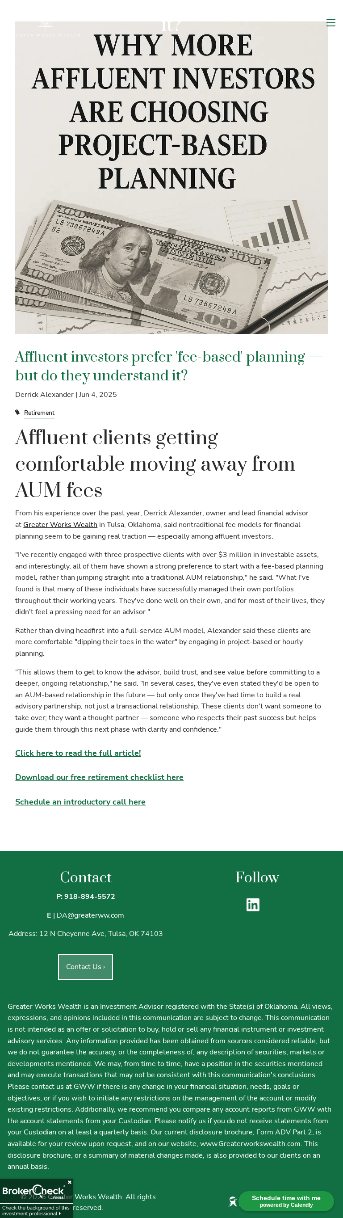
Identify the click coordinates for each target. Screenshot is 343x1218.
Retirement (39, 412)
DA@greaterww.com (90, 915)
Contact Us (85, 967)
